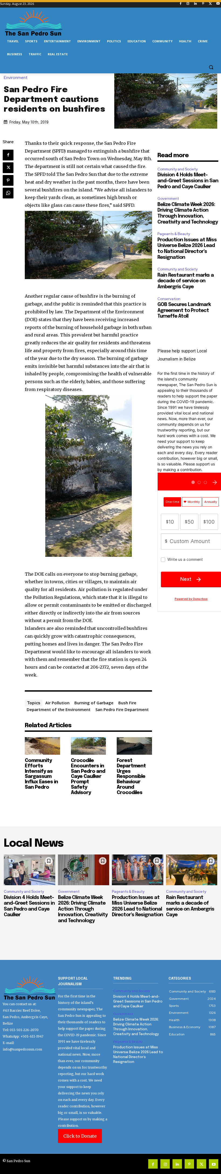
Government (168, 198)
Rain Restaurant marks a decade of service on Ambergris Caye (185, 281)
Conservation (168, 299)
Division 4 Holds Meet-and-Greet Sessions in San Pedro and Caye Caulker (187, 181)
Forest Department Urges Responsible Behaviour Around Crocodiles (131, 776)
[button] (211, 67)
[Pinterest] (203, 4)
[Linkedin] (195, 4)
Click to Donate (79, 1136)
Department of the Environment (59, 709)
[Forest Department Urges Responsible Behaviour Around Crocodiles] (134, 746)
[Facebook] (180, 4)
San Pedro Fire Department (122, 709)
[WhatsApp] (8, 193)
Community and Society (177, 169)
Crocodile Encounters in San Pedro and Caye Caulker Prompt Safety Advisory (88, 776)
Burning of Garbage (93, 702)
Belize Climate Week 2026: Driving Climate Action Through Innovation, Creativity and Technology (83, 909)
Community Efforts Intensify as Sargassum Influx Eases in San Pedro (41, 774)
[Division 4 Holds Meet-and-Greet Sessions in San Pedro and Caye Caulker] (29, 869)
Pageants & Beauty (173, 234)
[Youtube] (218, 4)
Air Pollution (57, 702)
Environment (15, 78)
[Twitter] (210, 4)
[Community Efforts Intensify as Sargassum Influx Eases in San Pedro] (42, 746)
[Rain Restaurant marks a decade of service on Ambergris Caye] (191, 869)
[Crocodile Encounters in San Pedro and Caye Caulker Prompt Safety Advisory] (88, 746)
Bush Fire (127, 702)
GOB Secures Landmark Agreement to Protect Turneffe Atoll (184, 310)
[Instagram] (188, 4)
